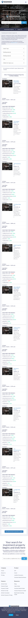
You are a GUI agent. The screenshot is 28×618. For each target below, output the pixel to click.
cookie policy (18, 611)
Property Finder (4, 588)
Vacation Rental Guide (19, 588)
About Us (3, 572)
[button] (13, 48)
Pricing (2, 575)
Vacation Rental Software (20, 577)
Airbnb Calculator (5, 592)
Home (2, 570)
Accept (11, 614)
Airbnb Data (4, 584)
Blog (15, 584)
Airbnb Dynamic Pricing (6, 595)
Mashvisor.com (14, 42)
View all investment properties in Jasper (14, 531)
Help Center (17, 586)
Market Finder (4, 586)
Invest (15, 572)
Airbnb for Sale (4, 590)
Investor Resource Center (20, 590)
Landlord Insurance (18, 575)
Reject (17, 614)
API (15, 570)
